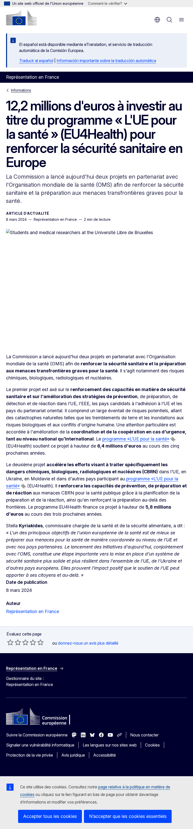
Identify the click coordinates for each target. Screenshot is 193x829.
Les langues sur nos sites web (110, 745)
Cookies (152, 745)
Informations (21, 90)
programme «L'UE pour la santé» (135, 438)
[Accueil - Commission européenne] (21, 17)
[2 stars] (14, 642)
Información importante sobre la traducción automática (106, 60)
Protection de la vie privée (29, 755)
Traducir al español (36, 60)
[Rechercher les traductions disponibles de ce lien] (172, 439)
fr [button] (157, 19)
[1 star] (10, 642)
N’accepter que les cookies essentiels (128, 816)
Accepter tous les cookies (50, 816)
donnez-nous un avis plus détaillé (88, 643)
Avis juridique (73, 755)
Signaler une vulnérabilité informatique (40, 745)
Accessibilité (104, 755)
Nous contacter (144, 734)
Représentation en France (32, 611)
